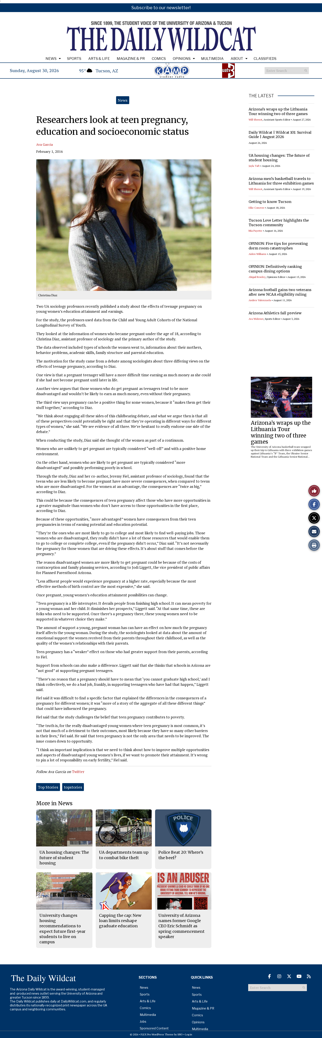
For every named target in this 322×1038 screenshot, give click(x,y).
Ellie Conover (256, 207)
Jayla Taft (254, 165)
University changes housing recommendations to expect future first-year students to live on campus (62, 928)
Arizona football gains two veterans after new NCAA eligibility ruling (280, 292)
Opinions (182, 59)
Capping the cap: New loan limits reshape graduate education (120, 921)
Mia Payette (255, 230)
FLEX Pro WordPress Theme (157, 1034)
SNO (180, 1034)
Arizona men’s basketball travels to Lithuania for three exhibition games (281, 180)
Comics (159, 59)
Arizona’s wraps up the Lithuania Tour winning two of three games (278, 111)
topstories (73, 787)
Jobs (143, 1021)
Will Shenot (255, 119)
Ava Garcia (44, 144)
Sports (74, 59)
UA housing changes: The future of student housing (64, 858)
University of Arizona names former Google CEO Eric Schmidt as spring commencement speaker (181, 926)
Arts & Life (99, 59)
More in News (54, 803)
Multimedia (212, 59)
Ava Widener (256, 318)
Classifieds (265, 59)
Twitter (78, 771)
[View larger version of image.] (123, 225)
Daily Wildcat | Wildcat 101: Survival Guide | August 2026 (280, 134)
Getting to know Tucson (270, 201)
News (51, 59)
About (237, 59)
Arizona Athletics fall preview (275, 313)
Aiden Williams (257, 254)
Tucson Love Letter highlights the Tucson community (279, 222)
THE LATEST (261, 95)
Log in (188, 1034)
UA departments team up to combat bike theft (124, 855)
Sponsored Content (154, 1028)
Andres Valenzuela (260, 300)
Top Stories (48, 787)
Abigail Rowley (257, 277)
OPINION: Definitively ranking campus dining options (275, 268)
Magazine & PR (131, 59)
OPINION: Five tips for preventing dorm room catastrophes (278, 245)
